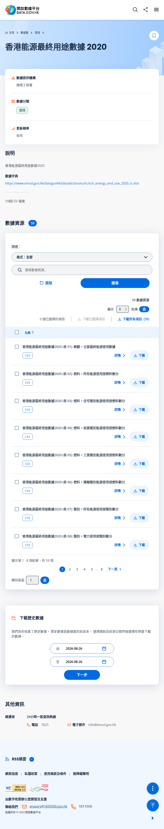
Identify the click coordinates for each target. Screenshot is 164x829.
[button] (105, 649)
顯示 (110, 309)
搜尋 (115, 283)
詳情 (117, 355)
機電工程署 (24, 85)
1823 (44, 725)
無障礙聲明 (81, 773)
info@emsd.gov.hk (102, 725)
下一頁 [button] (112, 569)
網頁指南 (11, 773)
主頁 (11, 32)
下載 (142, 355)
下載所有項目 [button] (136, 319)
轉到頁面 (18, 580)
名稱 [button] (27, 332)
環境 (37, 32)
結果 (134, 309)
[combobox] (122, 309)
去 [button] (144, 309)
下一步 (82, 674)
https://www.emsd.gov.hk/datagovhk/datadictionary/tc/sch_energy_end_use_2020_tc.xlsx (72, 183)
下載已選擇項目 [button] (94, 319)
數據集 (24, 32)
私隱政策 (31, 773)
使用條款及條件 (55, 773)
